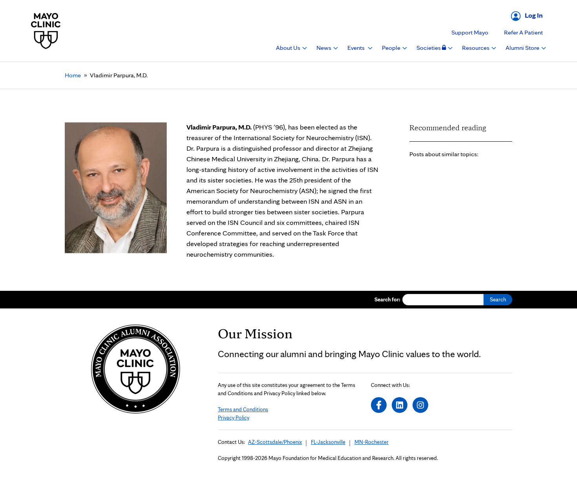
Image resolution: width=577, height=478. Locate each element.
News (324, 47)
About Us (288, 47)
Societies (429, 47)
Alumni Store (523, 47)
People (392, 47)
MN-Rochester (371, 442)
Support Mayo (469, 32)
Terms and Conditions (243, 409)
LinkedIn (399, 405)
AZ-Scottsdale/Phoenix (275, 442)
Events (356, 47)
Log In (534, 15)
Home (73, 75)
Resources (476, 47)
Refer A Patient (523, 32)
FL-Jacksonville (328, 442)
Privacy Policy (233, 417)
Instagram (420, 405)
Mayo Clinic (46, 31)
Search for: (387, 299)
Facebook (379, 405)
